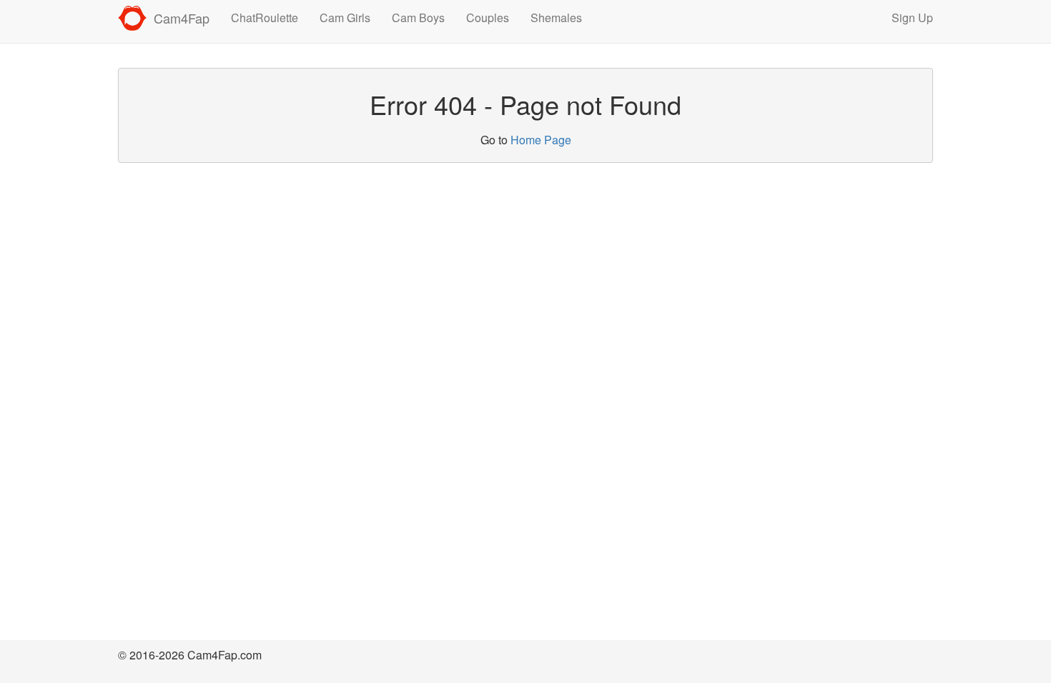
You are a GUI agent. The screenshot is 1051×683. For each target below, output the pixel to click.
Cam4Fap (181, 18)
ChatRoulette (264, 17)
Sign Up (912, 17)
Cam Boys (418, 17)
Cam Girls (345, 17)
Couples (487, 17)
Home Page (540, 139)
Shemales (556, 17)
